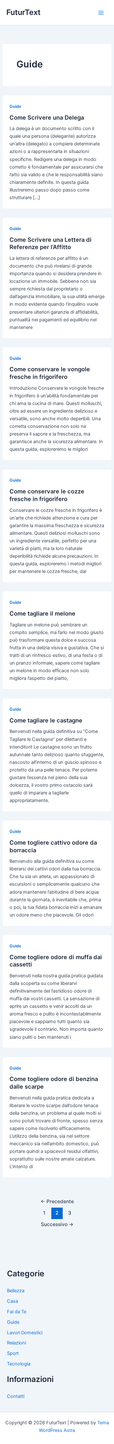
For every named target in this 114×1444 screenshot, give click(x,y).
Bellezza (15, 1291)
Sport (13, 1353)
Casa (12, 1301)
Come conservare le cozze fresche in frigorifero (47, 495)
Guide (15, 106)
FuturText (23, 12)
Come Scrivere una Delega (47, 117)
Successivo (57, 1224)
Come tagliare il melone (42, 613)
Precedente (57, 1201)
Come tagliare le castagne (46, 720)
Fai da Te (16, 1312)
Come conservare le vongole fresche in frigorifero (50, 373)
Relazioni (16, 1343)
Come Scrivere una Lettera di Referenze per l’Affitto (51, 243)
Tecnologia (18, 1364)
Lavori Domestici (24, 1333)
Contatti (15, 1396)
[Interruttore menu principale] (101, 12)
